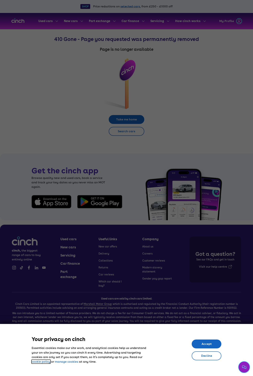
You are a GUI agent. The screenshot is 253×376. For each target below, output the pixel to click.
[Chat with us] (244, 367)
